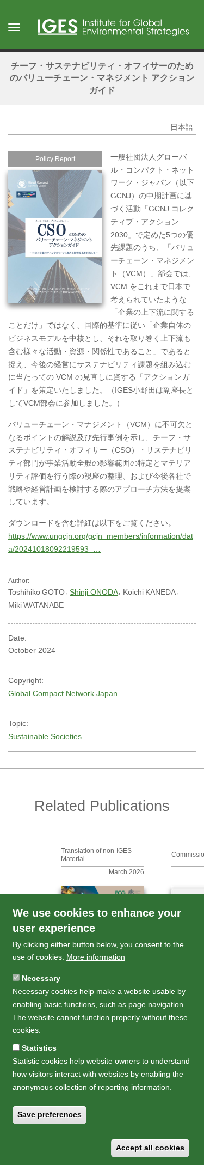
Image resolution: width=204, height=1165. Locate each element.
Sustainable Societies (45, 736)
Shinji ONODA (94, 592)
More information (95, 957)
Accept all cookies (150, 1147)
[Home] (113, 27)
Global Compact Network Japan (63, 693)
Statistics (39, 1048)
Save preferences (49, 1114)
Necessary (41, 978)
